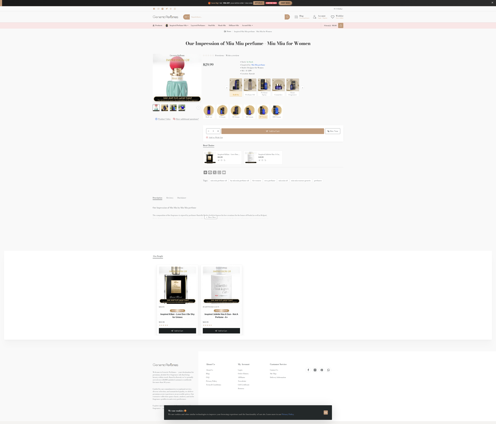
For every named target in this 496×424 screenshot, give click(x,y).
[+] (218, 131)
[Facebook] (155, 8)
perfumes (318, 180)
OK (325, 412)
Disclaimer (181, 198)
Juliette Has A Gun (211, 307)
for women (256, 180)
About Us (210, 364)
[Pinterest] (171, 8)
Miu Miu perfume (258, 65)
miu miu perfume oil (219, 180)
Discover (307, 3)
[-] (208, 131)
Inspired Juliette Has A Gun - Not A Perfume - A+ (269, 154)
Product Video (164, 119)
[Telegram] (167, 8)
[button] (156, 108)
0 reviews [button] (219, 55)
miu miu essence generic (301, 180)
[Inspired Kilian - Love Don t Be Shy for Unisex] (210, 157)
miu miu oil (283, 180)
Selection (207, 81)
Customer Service (278, 364)
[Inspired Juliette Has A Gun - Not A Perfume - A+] (251, 157)
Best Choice (208, 145)
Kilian (161, 307)
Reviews (169, 198)
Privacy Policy (288, 414)
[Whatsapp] (175, 8)
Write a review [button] (232, 55)
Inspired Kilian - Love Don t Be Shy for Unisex (229, 154)
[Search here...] (287, 17)
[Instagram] (163, 8)
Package (207, 100)
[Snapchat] (159, 8)
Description (157, 198)
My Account (243, 364)
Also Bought (158, 256)
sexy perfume (269, 180)
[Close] (492, 2)
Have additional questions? (187, 119)
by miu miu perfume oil (239, 180)
